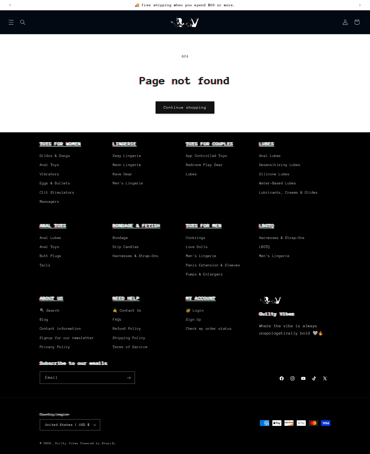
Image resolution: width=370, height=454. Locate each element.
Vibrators (49, 174)
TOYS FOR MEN (203, 225)
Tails (45, 265)
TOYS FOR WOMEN (60, 143)
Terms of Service (130, 347)
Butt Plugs (50, 256)
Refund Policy (127, 328)
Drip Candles (126, 247)
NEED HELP (126, 298)
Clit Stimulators (57, 192)
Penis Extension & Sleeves (213, 265)
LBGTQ (266, 225)
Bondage (120, 238)
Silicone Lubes (274, 174)
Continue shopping (185, 107)
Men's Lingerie (128, 183)
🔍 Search (50, 310)
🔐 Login (195, 310)
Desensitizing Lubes (280, 165)
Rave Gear (122, 174)
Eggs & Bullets (55, 183)
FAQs (117, 319)
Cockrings (196, 238)
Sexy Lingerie (127, 156)
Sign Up (193, 319)
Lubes (191, 174)
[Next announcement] (359, 5)
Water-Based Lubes (277, 183)
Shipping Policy (129, 338)
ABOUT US (51, 298)
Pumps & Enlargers (204, 274)
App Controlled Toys (206, 156)
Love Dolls (197, 247)
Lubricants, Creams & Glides (288, 192)
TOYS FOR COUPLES (209, 143)
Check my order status (209, 328)
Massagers (49, 201)
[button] (11, 22)
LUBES (266, 143)
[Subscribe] (128, 378)
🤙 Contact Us (127, 310)
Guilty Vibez (67, 443)
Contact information (60, 328)
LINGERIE (124, 143)
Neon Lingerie (127, 165)
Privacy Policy (55, 347)
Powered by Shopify (98, 443)
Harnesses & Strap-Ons (135, 256)
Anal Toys (49, 165)
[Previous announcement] (10, 5)
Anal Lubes (270, 156)
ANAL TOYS (53, 225)
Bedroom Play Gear (204, 165)
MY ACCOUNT (200, 298)
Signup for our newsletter (67, 338)
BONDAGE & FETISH (136, 225)
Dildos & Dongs (55, 156)
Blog (44, 319)
